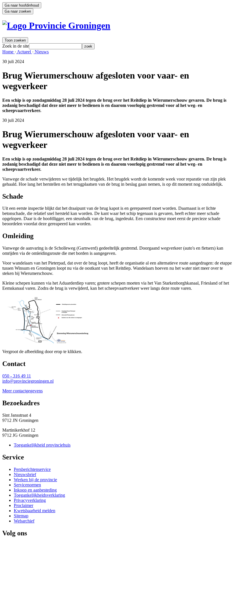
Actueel (24, 51)
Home (8, 51)
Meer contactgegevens (22, 390)
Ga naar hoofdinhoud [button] (22, 5)
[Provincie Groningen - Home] (56, 25)
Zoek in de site (15, 46)
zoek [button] (88, 46)
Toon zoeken (15, 40)
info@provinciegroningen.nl (28, 381)
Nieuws (41, 51)
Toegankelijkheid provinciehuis (42, 445)
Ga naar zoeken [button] (18, 11)
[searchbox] (55, 46)
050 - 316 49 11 (16, 375)
